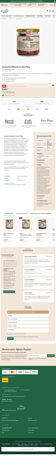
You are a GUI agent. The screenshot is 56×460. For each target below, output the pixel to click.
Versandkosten (38, 441)
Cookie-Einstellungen (33, 428)
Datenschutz (31, 430)
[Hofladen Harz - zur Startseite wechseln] (5, 10)
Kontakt (5, 288)
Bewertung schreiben (9, 291)
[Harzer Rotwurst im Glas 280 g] (42, 224)
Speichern (10, 338)
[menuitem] (47, 11)
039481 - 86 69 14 (4, 5)
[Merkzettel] (47, 11)
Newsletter (4, 418)
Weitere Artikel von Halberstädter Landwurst (15, 184)
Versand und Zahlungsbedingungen (10, 420)
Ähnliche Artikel (9, 213)
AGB (3, 432)
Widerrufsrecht (5, 430)
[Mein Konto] (50, 11)
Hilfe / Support (30, 444)
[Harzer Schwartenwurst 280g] (26, 224)
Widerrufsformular (32, 420)
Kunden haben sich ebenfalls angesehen (40, 213)
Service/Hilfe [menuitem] (52, 5)
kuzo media (35, 449)
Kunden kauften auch (21, 213)
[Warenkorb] (53, 11)
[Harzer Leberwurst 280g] (9, 224)
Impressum (30, 432)
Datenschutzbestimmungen (19, 336)
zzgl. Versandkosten (10, 92)
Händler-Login (24, 444)
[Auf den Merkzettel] (53, 85)
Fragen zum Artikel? (9, 183)
